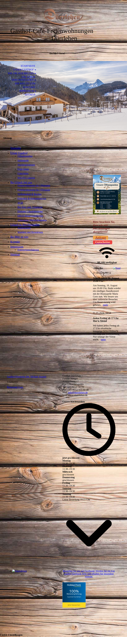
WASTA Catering (26, 177)
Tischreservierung (26, 164)
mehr (105, 305)
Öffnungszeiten (25, 156)
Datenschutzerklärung (28, 249)
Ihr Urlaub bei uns (21, 73)
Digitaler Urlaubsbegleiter (30, 211)
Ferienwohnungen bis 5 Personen (34, 185)
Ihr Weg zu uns (25, 83)
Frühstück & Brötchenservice (32, 198)
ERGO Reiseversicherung (30, 215)
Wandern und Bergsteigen (30, 232)
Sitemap (30, 94)
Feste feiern (23, 169)
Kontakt (29, 87)
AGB (20, 202)
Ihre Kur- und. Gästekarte (30, 207)
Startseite (28, 66)
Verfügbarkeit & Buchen (30, 194)
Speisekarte (23, 160)
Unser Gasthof (23, 69)
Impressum (26, 91)
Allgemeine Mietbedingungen (32, 220)
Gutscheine (23, 173)
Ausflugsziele (24, 227)
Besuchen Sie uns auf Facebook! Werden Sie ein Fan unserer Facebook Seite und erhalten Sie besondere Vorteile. (89, 574)
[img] (63, 16)
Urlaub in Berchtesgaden (23, 78)
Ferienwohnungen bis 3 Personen (34, 189)
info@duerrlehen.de (78, 392)
